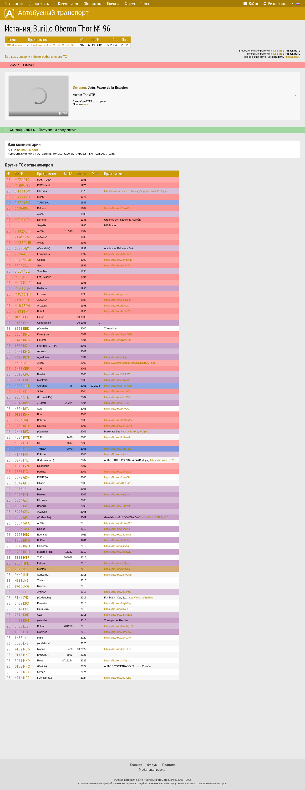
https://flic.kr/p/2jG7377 (117, 254)
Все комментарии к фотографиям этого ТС (36, 56)
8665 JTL (21, 591)
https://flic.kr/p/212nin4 (117, 437)
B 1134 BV (22, 191)
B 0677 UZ (22, 271)
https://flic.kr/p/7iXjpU (116, 357)
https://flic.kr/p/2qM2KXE (118, 631)
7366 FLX (21, 471)
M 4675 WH (23, 305)
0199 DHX (22, 414)
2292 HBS (22, 534)
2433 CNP (22, 368)
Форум (152, 765)
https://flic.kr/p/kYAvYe (117, 528)
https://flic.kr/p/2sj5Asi (116, 546)
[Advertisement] (152, 722)
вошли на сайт (27, 150)
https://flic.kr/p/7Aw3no (117, 380)
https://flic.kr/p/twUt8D (117, 391)
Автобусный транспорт (53, 12)
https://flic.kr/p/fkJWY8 (117, 311)
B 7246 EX (22, 202)
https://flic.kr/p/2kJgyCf (154, 517)
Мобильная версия (152, 769)
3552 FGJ (21, 443)
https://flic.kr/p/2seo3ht (117, 477)
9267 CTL (22, 397)
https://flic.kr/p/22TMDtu (118, 425)
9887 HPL (22, 563)
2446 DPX (22, 431)
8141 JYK (21, 597)
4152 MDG (22, 649)
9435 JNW (22, 586)
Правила (168, 765)
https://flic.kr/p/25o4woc (118, 534)
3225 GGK (22, 511)
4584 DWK (22, 437)
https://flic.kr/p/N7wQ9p (117, 339)
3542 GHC (22, 483)
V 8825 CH (22, 231)
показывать (293, 56)
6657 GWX (22, 523)
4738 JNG (22, 580)
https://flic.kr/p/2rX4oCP (118, 523)
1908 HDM (22, 540)
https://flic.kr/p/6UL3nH (117, 402)
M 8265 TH (23, 294)
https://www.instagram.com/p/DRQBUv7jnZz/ (130, 362)
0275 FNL (22, 460)
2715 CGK (22, 380)
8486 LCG (22, 626)
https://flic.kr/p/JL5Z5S (163, 460)
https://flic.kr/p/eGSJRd (117, 265)
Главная (136, 765)
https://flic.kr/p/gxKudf (116, 294)
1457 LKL (21, 637)
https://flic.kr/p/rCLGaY (117, 483)
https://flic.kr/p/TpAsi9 (116, 208)
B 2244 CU (22, 196)
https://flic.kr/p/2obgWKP (118, 551)
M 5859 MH (23, 242)
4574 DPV (22, 408)
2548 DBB (22, 402)
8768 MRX (22, 672)
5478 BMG (22, 340)
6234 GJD (22, 500)
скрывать (277, 50)
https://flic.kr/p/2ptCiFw (117, 649)
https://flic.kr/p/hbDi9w (117, 540)
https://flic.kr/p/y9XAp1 (134, 431)
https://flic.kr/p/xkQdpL (117, 563)
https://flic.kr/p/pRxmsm (118, 385)
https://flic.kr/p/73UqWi (117, 374)
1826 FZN (22, 465)
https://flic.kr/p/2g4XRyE (118, 614)
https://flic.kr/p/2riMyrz (117, 660)
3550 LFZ (22, 643)
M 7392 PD (23, 277)
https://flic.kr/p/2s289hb (117, 677)
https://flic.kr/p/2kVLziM (117, 637)
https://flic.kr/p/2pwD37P (118, 609)
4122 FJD (21, 454)
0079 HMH (22, 546)
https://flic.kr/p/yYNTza (117, 448)
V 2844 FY (22, 311)
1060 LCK (22, 631)
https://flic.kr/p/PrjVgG (116, 408)
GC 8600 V (22, 208)
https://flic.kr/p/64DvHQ (117, 299)
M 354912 (22, 179)
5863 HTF (22, 557)
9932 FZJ (21, 494)
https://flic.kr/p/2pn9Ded (118, 574)
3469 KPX (22, 603)
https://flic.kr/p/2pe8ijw (140, 597)
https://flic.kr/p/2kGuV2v (118, 420)
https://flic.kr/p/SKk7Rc (117, 568)
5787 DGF (22, 420)
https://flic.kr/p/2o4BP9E (118, 259)
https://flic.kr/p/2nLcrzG (117, 591)
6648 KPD (22, 609)
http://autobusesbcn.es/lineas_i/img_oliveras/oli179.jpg (135, 191)
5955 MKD (22, 660)
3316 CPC (22, 374)
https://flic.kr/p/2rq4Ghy (117, 603)
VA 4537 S (22, 236)
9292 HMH (22, 551)
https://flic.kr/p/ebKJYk (117, 397)
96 (8, 179)
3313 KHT (22, 620)
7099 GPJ (22, 517)
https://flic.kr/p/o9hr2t (116, 454)
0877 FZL (21, 488)
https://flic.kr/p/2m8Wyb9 (118, 626)
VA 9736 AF (23, 299)
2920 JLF (21, 569)
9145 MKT (22, 654)
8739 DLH (22, 425)
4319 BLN (22, 357)
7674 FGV (22, 448)
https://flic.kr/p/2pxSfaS (117, 471)
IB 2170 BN (23, 259)
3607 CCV (22, 265)
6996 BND (22, 328)
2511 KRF (22, 614)
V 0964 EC (22, 254)
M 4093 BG (23, 185)
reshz (87, 104)
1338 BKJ (22, 345)
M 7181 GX (23, 219)
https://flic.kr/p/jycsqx (116, 305)
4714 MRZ (22, 677)
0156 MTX (22, 666)
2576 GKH (22, 477)
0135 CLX (21, 317)
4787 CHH (22, 385)
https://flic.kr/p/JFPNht (117, 505)
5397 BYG (22, 362)
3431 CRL (22, 391)
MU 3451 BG (24, 282)
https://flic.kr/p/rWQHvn (117, 494)
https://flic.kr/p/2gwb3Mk (118, 334)
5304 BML (22, 334)
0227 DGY (22, 248)
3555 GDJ (22, 506)
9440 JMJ (21, 574)
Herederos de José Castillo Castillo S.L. (53, 45)
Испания (17, 45)
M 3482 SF (22, 288)
